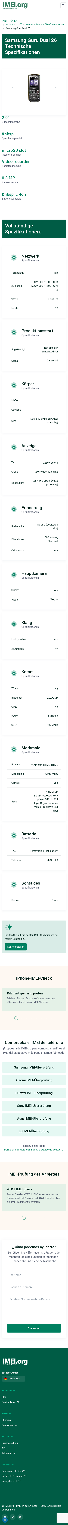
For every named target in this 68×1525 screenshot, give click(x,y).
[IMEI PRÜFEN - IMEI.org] (15, 5)
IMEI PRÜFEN (9, 20)
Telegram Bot (8, 1453)
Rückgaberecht (10, 1481)
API (3, 1448)
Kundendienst (9, 1402)
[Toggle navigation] (63, 5)
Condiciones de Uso (12, 1471)
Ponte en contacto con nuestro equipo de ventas (32, 1149)
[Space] (15, 1361)
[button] (16, 1018)
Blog (4, 1397)
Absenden (34, 1328)
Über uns (6, 1420)
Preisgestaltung (10, 1443)
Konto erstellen (15, 946)
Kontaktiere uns (10, 1425)
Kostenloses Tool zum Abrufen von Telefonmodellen (35, 24)
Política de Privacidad (13, 1476)
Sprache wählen (10, 1372)
